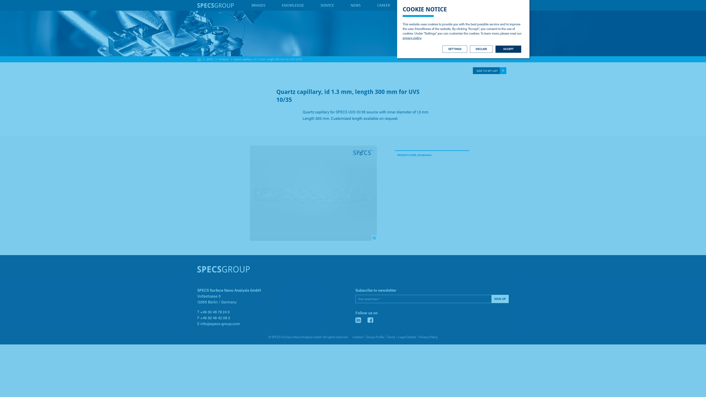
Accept (508, 49)
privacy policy (412, 37)
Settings (454, 49)
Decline (481, 49)
